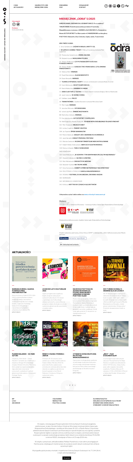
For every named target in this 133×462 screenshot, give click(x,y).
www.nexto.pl (100, 194)
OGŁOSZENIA (57, 399)
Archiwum (16, 403)
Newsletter (57, 401)
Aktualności (18, 7)
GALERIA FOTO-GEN (41, 5)
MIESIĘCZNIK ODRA (41, 7)
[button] (130, 21)
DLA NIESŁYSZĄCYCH (100, 399)
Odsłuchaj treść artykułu (70, 244)
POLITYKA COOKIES (59, 403)
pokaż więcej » (16, 312)
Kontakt (82, 7)
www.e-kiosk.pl (89, 194)
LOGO (14, 401)
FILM (60, 7)
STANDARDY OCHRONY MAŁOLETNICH (106, 405)
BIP (13, 399)
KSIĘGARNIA (63, 5)
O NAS (16, 5)
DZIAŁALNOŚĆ (84, 5)
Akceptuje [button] (67, 458)
